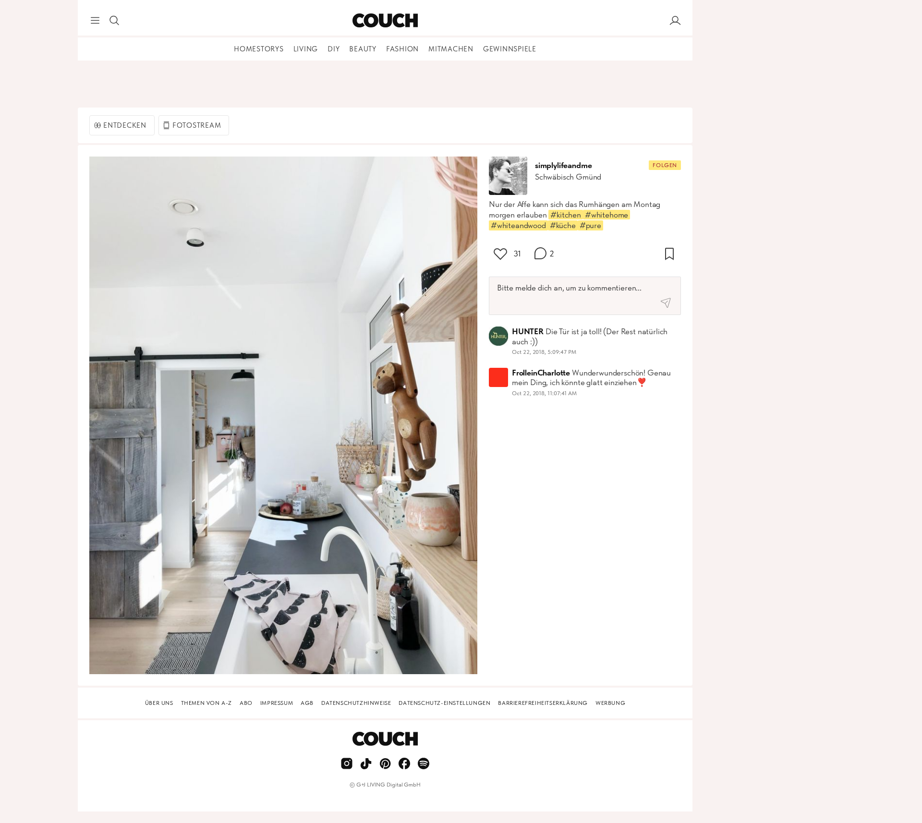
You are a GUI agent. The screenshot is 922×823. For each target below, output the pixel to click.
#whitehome (606, 214)
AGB (307, 703)
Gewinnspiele (509, 49)
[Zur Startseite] (384, 20)
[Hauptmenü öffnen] (95, 20)
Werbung (610, 703)
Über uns (159, 703)
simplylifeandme (563, 165)
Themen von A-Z (206, 703)
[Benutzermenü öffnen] (675, 20)
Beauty (362, 49)
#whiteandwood (518, 225)
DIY (334, 49)
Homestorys (259, 49)
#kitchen (565, 214)
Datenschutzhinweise (356, 703)
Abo (246, 703)
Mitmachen (450, 49)
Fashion (402, 49)
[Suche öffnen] (114, 20)
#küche (563, 225)
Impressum (276, 703)
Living (305, 49)
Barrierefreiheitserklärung (543, 703)
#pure (590, 225)
